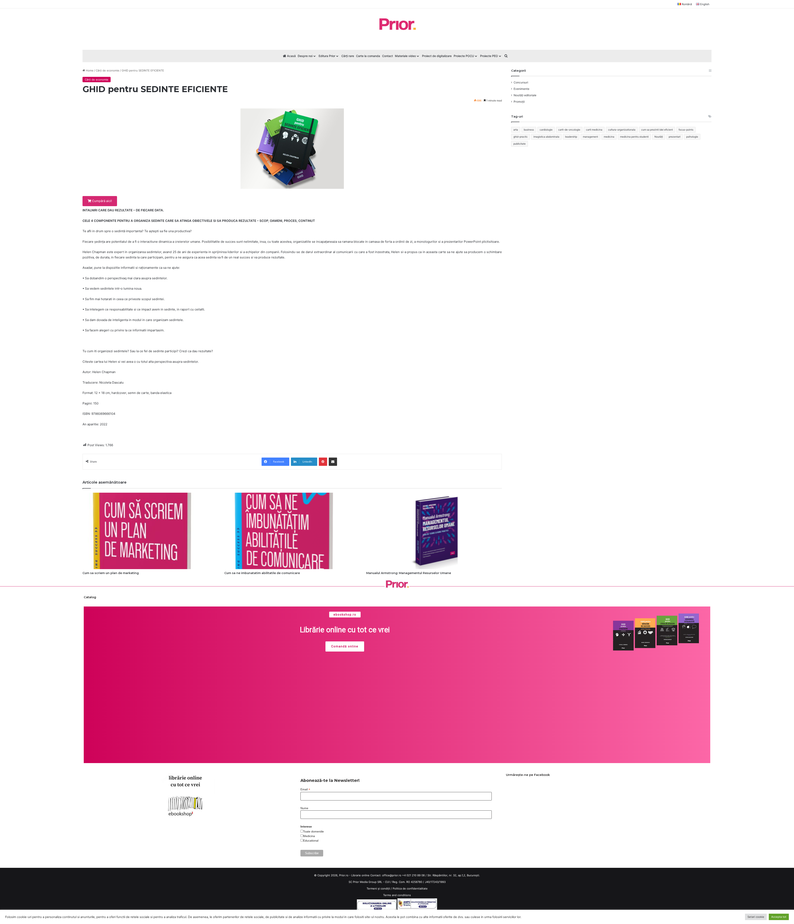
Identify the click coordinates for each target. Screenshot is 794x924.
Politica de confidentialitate (410, 888)
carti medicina (594, 129)
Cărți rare (347, 56)
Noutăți (658, 136)
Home (89, 70)
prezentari (674, 136)
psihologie (692, 136)
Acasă (291, 56)
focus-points (686, 129)
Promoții (519, 101)
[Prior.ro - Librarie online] (397, 24)
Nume (304, 808)
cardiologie (546, 129)
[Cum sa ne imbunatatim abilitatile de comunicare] (292, 531)
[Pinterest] (323, 462)
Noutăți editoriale (525, 95)
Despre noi (305, 56)
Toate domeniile (313, 831)
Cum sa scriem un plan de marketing (111, 573)
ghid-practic (520, 136)
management (590, 136)
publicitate (519, 143)
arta (515, 129)
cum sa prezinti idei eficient (657, 129)
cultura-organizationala (621, 129)
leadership (571, 136)
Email (305, 789)
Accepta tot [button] (778, 916)
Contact (387, 56)
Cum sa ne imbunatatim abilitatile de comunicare (262, 573)
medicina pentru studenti (634, 136)
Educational (310, 840)
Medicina (309, 836)
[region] (397, 684)
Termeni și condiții (378, 888)
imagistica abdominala (546, 136)
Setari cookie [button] (755, 916)
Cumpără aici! (101, 201)
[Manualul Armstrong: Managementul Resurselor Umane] (434, 531)
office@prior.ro (391, 875)
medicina (609, 136)
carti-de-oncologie (569, 129)
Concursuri (521, 82)
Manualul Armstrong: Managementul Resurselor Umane (408, 573)
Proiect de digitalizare (437, 56)
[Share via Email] (333, 462)
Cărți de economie (107, 70)
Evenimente (521, 88)
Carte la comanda (368, 56)
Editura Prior (327, 56)
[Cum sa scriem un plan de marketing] (150, 531)
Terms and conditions (397, 895)
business (529, 129)
